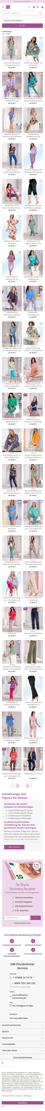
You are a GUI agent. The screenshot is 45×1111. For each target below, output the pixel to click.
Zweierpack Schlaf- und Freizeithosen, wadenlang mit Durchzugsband (33, 206)
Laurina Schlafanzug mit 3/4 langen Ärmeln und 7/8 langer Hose (33, 563)
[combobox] (22, 13)
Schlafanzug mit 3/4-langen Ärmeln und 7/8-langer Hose (33, 385)
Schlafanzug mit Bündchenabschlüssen (12, 171)
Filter (24, 25)
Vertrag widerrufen (19, 1018)
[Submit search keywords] (40, 13)
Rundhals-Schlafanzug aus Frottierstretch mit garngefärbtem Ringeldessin (12, 420)
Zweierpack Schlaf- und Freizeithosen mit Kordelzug (33, 703)
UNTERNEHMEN (8, 1044)
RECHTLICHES (7, 1038)
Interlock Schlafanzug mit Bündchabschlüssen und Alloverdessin (33, 171)
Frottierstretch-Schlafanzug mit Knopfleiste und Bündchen (33, 313)
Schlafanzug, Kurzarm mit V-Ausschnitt (33, 739)
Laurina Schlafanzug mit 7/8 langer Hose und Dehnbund (11, 64)
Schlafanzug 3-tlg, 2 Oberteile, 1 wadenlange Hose (33, 420)
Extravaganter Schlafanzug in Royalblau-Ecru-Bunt (12, 739)
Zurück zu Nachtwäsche (13, 20)
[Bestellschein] (38, 7)
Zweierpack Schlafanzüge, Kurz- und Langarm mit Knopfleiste (33, 527)
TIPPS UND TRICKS (9, 1050)
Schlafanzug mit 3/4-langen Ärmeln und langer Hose (12, 563)
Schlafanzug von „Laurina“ (33, 774)
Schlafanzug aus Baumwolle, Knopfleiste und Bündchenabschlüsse (12, 313)
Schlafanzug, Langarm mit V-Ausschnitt (33, 64)
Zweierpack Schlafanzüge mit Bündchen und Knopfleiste (12, 100)
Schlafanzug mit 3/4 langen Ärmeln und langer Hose (12, 206)
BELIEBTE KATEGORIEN (11, 1025)
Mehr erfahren (14, 847)
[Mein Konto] (29, 7)
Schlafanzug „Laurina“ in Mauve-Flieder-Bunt (12, 456)
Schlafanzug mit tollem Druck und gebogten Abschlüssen (12, 385)
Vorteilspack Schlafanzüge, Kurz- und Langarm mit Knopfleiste (12, 599)
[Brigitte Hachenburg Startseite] (8, 7)
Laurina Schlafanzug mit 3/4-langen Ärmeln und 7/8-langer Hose (33, 456)
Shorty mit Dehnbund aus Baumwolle (12, 527)
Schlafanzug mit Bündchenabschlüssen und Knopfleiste (12, 703)
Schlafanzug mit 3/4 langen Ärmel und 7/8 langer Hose (33, 242)
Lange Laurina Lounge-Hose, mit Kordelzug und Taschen (33, 668)
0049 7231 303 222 (24, 983)
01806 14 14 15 (23, 977)
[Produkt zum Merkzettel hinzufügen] (19, 38)
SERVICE (5, 1031)
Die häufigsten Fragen (23, 1005)
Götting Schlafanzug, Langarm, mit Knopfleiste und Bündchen (33, 349)
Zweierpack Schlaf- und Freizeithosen (33, 599)
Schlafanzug (12, 633)
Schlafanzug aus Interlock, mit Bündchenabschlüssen (33, 100)
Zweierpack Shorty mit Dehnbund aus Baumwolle (12, 135)
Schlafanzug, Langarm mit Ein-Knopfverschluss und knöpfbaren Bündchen (12, 349)
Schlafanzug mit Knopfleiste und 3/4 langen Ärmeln (33, 135)
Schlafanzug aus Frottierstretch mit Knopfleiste (12, 278)
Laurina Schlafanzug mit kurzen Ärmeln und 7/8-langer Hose (33, 492)
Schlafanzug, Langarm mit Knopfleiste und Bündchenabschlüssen (33, 278)
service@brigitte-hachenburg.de (20, 996)
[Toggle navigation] (3, 7)
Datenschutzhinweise (22, 923)
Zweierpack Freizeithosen (33, 633)
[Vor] (32, 786)
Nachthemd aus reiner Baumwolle (12, 242)
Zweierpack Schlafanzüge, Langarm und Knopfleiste (12, 668)
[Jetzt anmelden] (35, 918)
